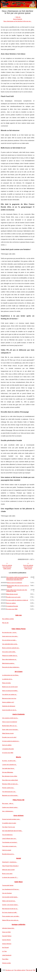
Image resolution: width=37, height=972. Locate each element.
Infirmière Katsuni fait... (8, 928)
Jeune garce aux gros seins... (10, 636)
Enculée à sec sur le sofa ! (13, 597)
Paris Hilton (5, 959)
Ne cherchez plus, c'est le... (9, 632)
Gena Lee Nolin (6, 932)
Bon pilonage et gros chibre (9, 776)
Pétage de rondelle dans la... (10, 655)
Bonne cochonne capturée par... (11, 648)
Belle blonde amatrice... (8, 663)
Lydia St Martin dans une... (9, 838)
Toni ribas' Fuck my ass (8, 827)
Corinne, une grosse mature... (10, 904)
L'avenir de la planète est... (9, 764)
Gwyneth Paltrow (6, 936)
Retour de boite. (6, 683)
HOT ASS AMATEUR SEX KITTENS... (12, 830)
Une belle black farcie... (8, 768)
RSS (34, 970)
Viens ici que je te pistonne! (14, 582)
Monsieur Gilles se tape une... (10, 784)
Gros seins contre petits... (9, 651)
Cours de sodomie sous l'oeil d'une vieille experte (7, 567)
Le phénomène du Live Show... (10, 675)
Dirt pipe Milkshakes (7, 772)
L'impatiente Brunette (12, 606)
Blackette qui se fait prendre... (10, 795)
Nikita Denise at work (12, 594)
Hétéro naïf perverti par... (9, 901)
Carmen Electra (6, 939)
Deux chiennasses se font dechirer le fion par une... (18, 21)
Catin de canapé (6, 850)
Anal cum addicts (11, 603)
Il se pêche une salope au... (9, 694)
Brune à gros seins (7, 873)
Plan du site (5, 622)
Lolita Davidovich (6, 955)
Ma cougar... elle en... (8, 803)
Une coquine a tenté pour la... (10, 718)
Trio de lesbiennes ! (7, 834)
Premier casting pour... (8, 787)
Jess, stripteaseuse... (8, 811)
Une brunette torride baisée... (10, 897)
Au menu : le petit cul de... (9, 760)
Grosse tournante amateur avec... (11, 819)
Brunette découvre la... (8, 854)
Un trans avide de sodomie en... (11, 741)
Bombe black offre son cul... (9, 725)
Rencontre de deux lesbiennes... (11, 667)
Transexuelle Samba (7, 885)
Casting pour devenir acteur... (10, 807)
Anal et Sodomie (17, 19)
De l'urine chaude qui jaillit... (9, 912)
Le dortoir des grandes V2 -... (10, 877)
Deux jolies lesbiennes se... (9, 659)
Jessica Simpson (6, 943)
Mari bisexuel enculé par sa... (10, 908)
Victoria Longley (6, 963)
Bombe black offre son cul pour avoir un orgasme (18, 586)
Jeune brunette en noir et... (9, 710)
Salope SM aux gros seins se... (10, 920)
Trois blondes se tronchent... (10, 842)
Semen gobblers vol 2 (8, 702)
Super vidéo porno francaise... (10, 729)
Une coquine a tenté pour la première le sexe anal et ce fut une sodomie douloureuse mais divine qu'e (17, 578)
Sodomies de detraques (8, 706)
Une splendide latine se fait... (10, 644)
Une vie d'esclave (7, 893)
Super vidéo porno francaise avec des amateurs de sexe (16, 590)
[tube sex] (18, 4)
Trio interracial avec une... (9, 791)
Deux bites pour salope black (10, 780)
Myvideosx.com (10, 970)
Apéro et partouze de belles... (10, 690)
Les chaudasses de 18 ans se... (10, 889)
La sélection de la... (7, 679)
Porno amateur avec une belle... (11, 916)
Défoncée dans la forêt (8, 869)
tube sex (18, 17)
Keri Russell (5, 947)
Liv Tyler (4, 951)
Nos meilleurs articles (8, 618)
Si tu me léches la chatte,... (9, 640)
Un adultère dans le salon (9, 823)
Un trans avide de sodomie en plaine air (17, 600)
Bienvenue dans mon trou (9, 698)
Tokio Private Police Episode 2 (10, 865)
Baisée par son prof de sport (10, 686)
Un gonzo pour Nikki (11, 609)
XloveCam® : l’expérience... (9, 862)
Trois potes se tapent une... (9, 846)
